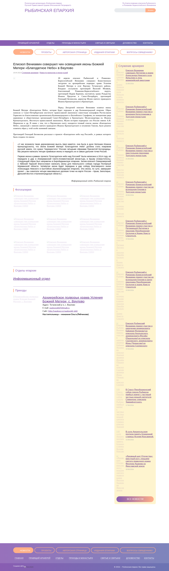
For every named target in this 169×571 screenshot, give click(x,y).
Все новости (135, 499)
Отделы (50, 43)
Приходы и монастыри (74, 43)
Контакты (148, 43)
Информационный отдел (31, 278)
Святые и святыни (105, 43)
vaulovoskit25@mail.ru (59, 308)
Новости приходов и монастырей (54, 73)
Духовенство (130, 43)
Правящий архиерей (28, 43)
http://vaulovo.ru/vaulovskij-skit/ (63, 311)
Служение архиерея (30, 73)
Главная (19, 558)
